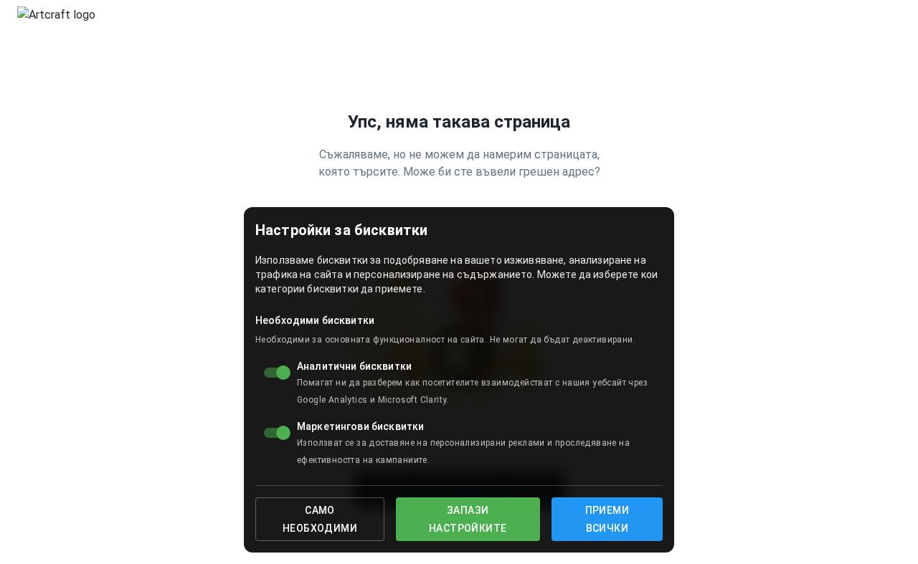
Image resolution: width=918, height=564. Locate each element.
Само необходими (320, 519)
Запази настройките (467, 519)
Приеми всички (607, 519)
